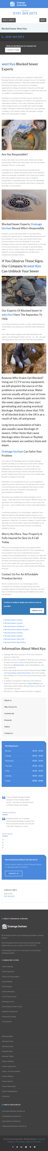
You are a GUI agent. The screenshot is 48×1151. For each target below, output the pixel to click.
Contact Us (36, 610)
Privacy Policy (20, 1142)
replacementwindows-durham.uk (14, 1126)
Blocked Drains (19, 665)
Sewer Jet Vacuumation (11, 1071)
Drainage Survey (8, 1002)
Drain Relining (7, 982)
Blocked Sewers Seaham (14, 636)
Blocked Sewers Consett (14, 623)
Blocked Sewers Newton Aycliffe (17, 630)
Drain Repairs (7, 987)
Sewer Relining (33, 683)
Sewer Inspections (9, 1066)
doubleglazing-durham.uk (12, 1116)
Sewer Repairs (8, 1081)
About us (7, 700)
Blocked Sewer (8, 1046)
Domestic (8, 720)
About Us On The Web (33, 1142)
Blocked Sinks (8, 1051)
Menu (43, 20)
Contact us (8, 733)
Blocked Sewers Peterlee (14, 633)
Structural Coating (9, 1017)
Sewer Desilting (8, 1061)
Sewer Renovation (24, 673)
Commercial (9, 713)
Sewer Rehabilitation (10, 1091)
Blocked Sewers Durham (13, 620)
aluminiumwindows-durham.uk (14, 1111)
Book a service (8, 20)
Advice (7, 727)
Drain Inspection (8, 972)
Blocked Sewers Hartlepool (14, 626)
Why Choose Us (10, 707)
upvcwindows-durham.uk (12, 1121)
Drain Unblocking (9, 992)
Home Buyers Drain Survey (12, 1007)
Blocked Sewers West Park (14, 639)
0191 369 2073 (14, 36)
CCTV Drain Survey (9, 997)
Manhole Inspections (10, 1012)
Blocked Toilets (8, 1056)
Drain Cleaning (8, 967)
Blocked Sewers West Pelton (15, 642)
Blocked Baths (8, 1036)
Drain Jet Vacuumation (11, 977)
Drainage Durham (17, 926)
